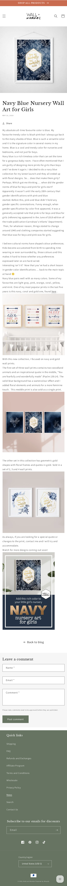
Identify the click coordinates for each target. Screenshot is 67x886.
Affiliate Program (15, 765)
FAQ (9, 751)
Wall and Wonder (29, 881)
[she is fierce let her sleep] (33, 354)
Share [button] (9, 123)
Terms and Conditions (18, 773)
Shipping (11, 743)
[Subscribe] (56, 830)
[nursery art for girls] (33, 451)
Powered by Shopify (42, 881)
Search (10, 802)
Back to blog (35, 642)
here (54, 291)
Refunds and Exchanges (19, 758)
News (9, 794)
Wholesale (12, 780)
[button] (4, 16)
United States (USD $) (32, 863)
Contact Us (12, 809)
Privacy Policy (14, 787)
